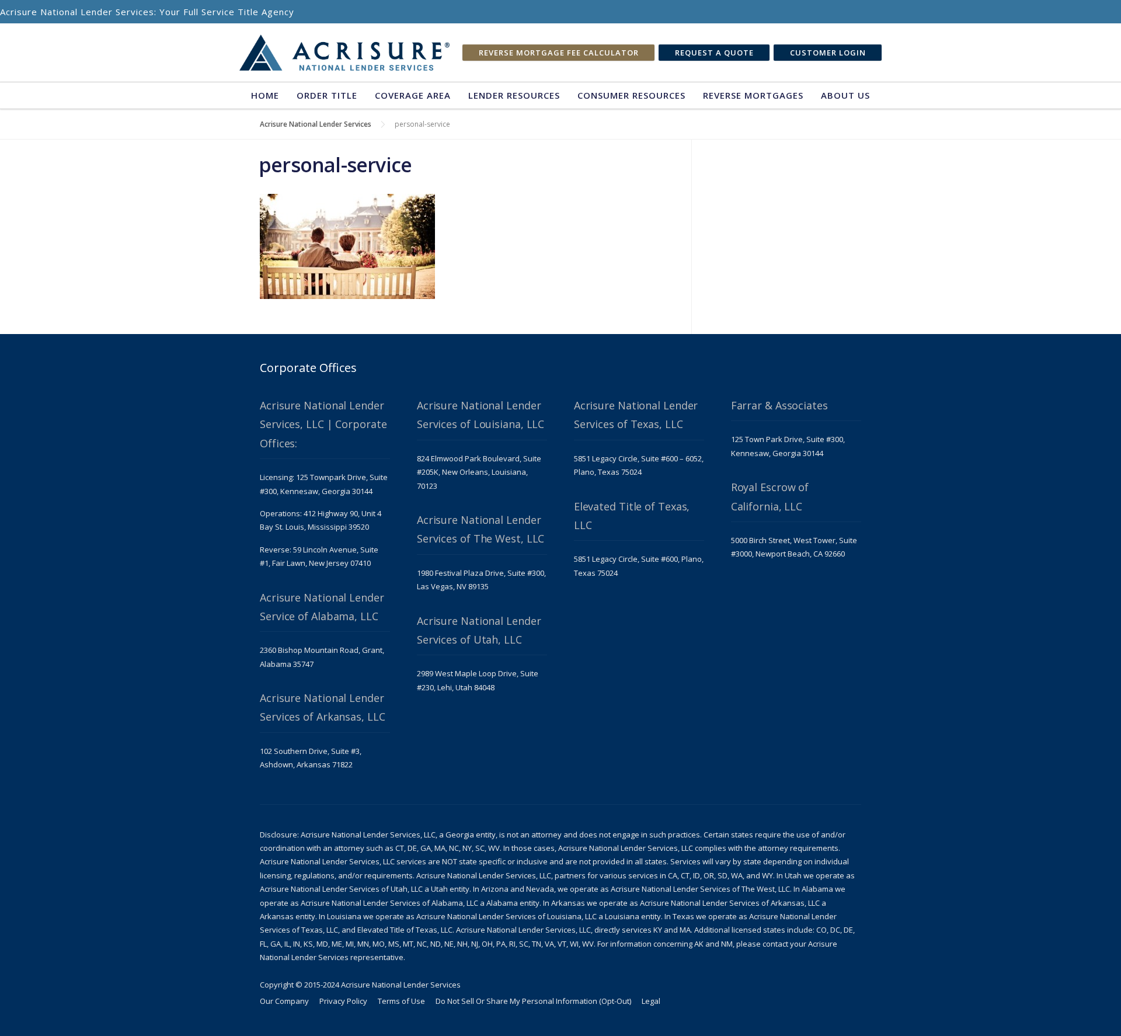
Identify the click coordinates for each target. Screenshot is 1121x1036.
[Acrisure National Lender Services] (344, 52)
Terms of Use (401, 1001)
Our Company (284, 1001)
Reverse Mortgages (753, 95)
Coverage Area (413, 95)
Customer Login (828, 52)
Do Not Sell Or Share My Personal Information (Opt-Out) (533, 1001)
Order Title (327, 95)
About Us (845, 95)
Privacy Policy (343, 1001)
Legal (651, 1001)
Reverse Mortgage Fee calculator (559, 52)
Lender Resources (514, 95)
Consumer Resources (631, 95)
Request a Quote (714, 52)
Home (265, 95)
